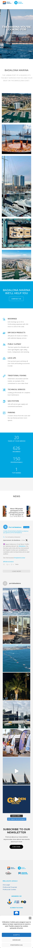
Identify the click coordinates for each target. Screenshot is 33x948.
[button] (30, 918)
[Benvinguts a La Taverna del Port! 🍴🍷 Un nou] (16, 630)
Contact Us (16, 298)
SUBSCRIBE (16, 846)
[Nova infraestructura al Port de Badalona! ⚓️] (16, 714)
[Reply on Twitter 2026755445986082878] (4, 564)
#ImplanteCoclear (19, 558)
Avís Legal (6, 885)
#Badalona (22, 546)
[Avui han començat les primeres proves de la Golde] (16, 743)
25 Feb (23, 540)
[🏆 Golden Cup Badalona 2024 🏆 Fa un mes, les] (16, 602)
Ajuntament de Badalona (11, 540)
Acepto (16, 935)
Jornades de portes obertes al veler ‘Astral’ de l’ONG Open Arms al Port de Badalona (16, 513)
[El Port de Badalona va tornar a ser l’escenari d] (16, 658)
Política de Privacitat (10, 887)
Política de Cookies (9, 889)
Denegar (16, 940)
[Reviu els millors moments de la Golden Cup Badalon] (16, 771)
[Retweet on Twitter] (3, 537)
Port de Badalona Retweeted (12, 537)
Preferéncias (16, 945)
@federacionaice (8, 561)
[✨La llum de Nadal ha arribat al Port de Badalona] (16, 686)
